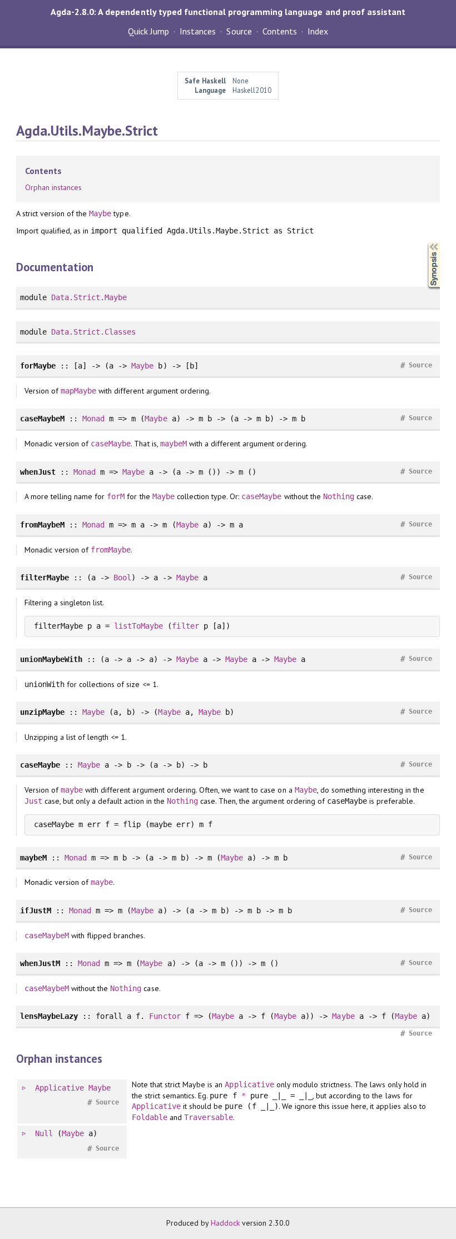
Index (318, 31)
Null (44, 1133)
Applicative (59, 1087)
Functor (164, 1016)
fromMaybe (111, 549)
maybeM (173, 443)
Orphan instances (53, 187)
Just (33, 801)
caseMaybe (111, 443)
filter (185, 625)
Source (238, 31)
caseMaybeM (46, 935)
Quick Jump (148, 31)
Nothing (338, 496)
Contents (279, 31)
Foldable (149, 1117)
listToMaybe (138, 625)
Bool (122, 577)
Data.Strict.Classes (93, 331)
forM (116, 496)
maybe (72, 789)
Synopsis (425, 242)
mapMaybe (78, 390)
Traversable (208, 1117)
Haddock (225, 1223)
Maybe (100, 213)
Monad (93, 418)
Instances (198, 31)
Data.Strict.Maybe (89, 297)
